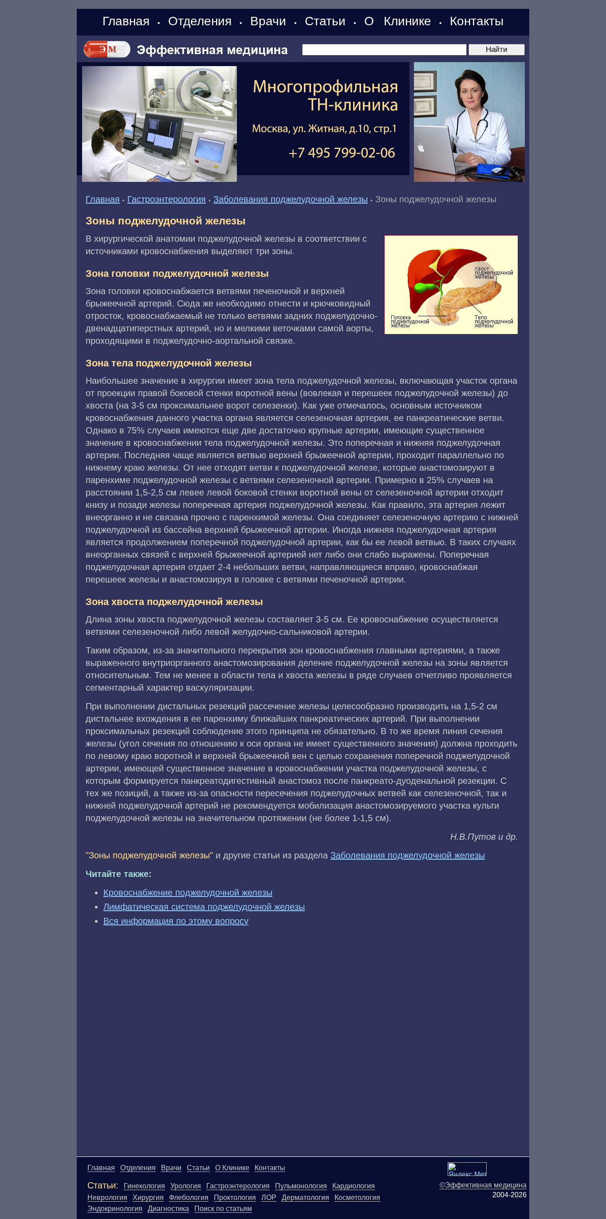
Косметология (357, 1197)
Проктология (235, 1197)
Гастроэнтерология (166, 199)
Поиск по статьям (223, 1208)
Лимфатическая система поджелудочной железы (204, 907)
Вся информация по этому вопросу (175, 921)
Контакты (477, 21)
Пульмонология (301, 1186)
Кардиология (353, 1186)
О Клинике (397, 21)
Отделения (200, 21)
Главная (126, 21)
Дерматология (305, 1197)
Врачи (268, 21)
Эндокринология (114, 1208)
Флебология (189, 1197)
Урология (185, 1186)
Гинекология (144, 1186)
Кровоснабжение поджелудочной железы (187, 892)
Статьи (325, 21)
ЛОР (268, 1197)
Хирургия (148, 1197)
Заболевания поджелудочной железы (290, 199)
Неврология (107, 1197)
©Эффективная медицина (483, 1185)
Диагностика (168, 1208)
